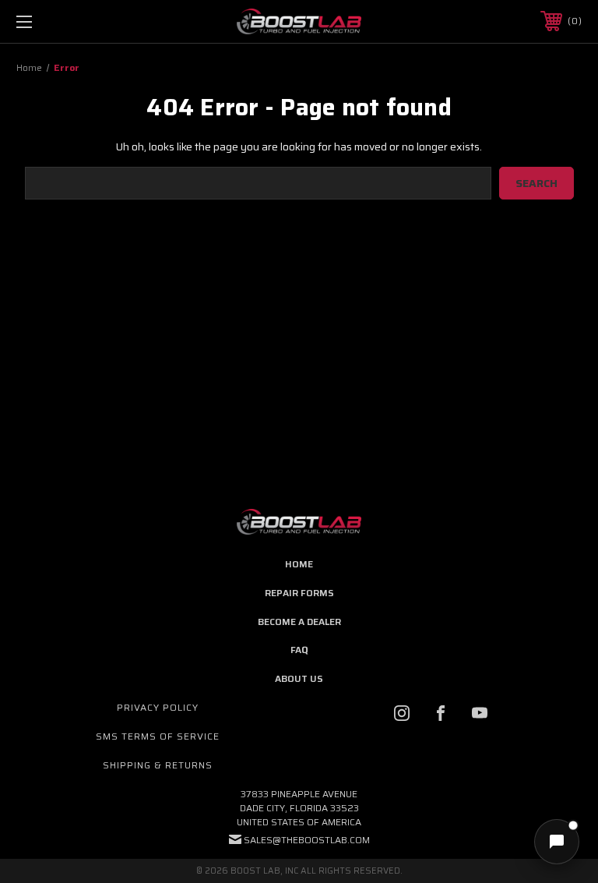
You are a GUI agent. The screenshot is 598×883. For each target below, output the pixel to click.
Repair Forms (299, 592)
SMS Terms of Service (158, 736)
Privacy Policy (158, 707)
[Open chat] (556, 841)
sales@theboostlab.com (307, 839)
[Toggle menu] (72, 21)
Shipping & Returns (158, 765)
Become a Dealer (299, 621)
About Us (299, 678)
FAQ (299, 649)
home (299, 563)
